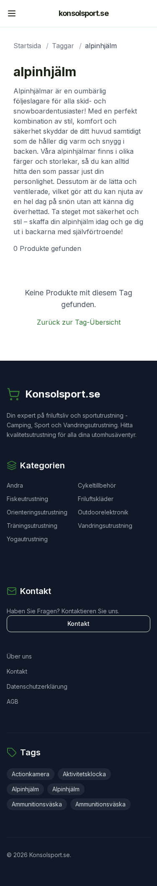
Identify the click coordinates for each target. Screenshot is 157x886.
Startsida (27, 45)
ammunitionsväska (37, 804)
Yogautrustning (27, 538)
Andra (15, 485)
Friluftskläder (95, 498)
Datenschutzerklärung (37, 686)
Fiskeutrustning (27, 498)
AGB (12, 701)
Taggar (63, 45)
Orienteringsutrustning (37, 512)
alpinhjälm (25, 789)
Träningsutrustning (32, 525)
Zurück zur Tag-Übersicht (79, 322)
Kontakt (78, 623)
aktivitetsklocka (84, 774)
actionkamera (30, 774)
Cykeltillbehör (97, 485)
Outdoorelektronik (103, 512)
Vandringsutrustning (105, 525)
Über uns (19, 656)
